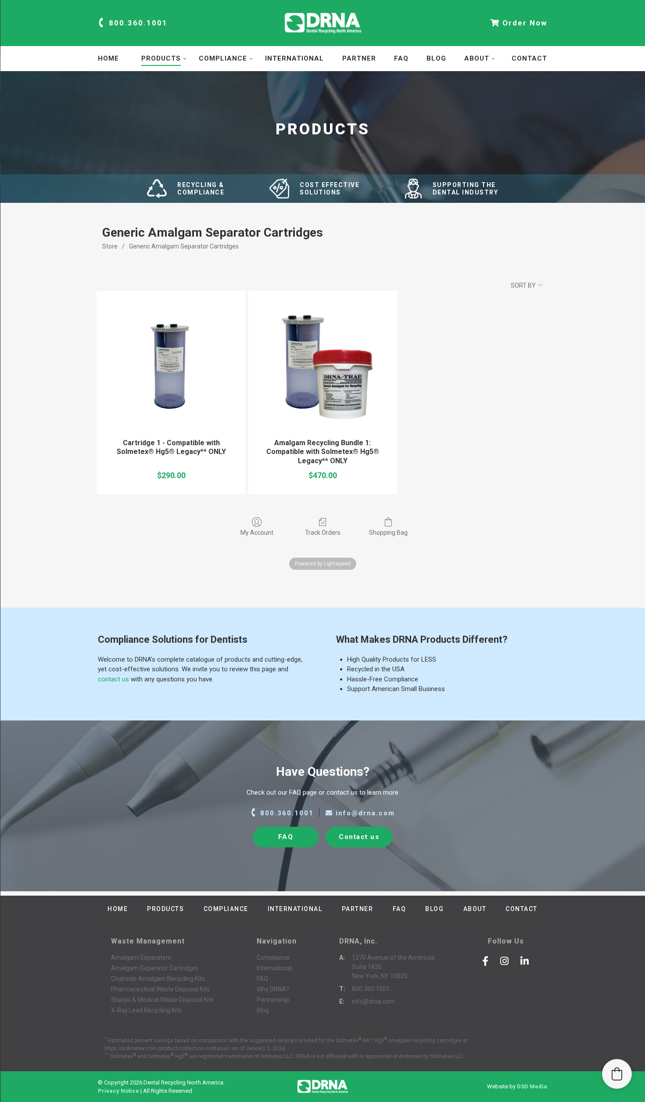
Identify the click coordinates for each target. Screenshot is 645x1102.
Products (161, 58)
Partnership (273, 999)
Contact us (359, 837)
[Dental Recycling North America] (322, 36)
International (294, 58)
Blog (436, 58)
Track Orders (322, 532)
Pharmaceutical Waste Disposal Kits (160, 989)
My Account (256, 532)
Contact (529, 58)
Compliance (223, 58)
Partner (359, 58)
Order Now (523, 22)
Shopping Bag (388, 532)
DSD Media (532, 1086)
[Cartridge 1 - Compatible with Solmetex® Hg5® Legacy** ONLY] (171, 365)
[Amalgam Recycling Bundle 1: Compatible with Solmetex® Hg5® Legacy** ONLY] (322, 365)
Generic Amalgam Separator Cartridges (184, 246)
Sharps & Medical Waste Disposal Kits (162, 999)
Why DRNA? (273, 989)
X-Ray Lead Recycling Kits (146, 1010)
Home (108, 58)
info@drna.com (364, 813)
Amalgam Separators (141, 957)
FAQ (401, 58)
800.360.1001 (137, 22)
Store (110, 246)
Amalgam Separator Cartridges (154, 968)
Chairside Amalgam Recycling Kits (158, 978)
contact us (113, 679)
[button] (617, 1074)
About (476, 58)
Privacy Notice (118, 1091)
